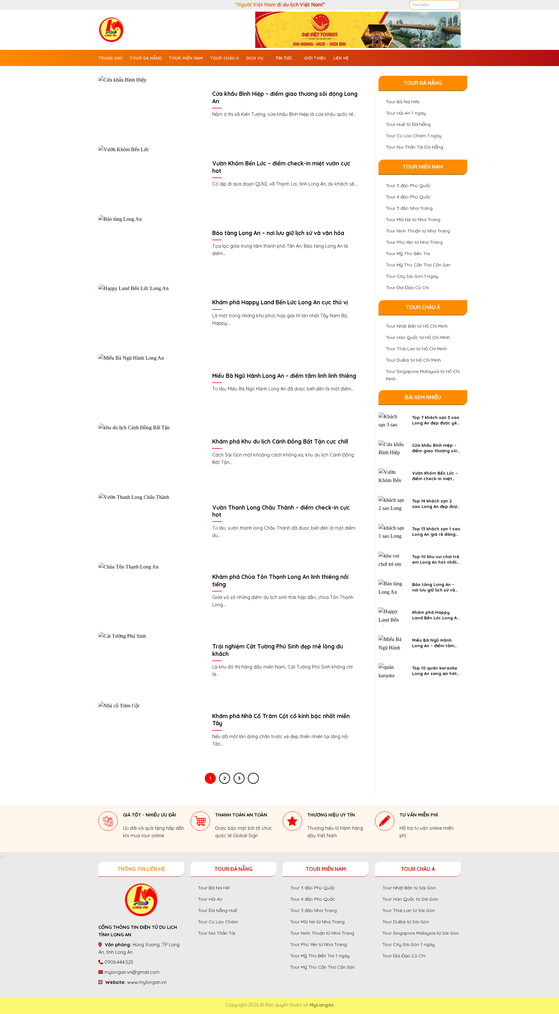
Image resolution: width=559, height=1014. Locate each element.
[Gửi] (454, 5)
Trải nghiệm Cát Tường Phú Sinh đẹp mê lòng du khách (277, 650)
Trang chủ (110, 58)
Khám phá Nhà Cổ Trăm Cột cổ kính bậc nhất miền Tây (281, 720)
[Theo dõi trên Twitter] (114, 5)
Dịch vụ (255, 58)
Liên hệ (341, 58)
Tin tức (284, 58)
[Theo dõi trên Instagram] (108, 5)
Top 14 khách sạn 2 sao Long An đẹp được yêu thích (436, 503)
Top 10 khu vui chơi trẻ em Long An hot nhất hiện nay (435, 559)
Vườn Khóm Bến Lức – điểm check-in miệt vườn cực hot (281, 167)
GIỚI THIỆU (315, 58)
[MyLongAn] (116, 30)
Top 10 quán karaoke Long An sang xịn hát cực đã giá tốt (434, 670)
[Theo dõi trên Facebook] (102, 5)
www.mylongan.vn (147, 982)
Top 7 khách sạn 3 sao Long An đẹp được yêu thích (435, 420)
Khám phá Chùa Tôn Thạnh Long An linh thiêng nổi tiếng (280, 580)
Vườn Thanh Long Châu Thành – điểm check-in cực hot (281, 511)
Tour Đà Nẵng (146, 58)
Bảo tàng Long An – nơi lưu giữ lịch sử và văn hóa (278, 233)
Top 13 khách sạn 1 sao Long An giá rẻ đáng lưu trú (436, 531)
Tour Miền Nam (186, 58)
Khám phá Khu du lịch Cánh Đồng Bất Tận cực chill (280, 441)
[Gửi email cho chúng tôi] (120, 5)
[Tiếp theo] (253, 778)
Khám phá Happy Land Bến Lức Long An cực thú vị (280, 302)
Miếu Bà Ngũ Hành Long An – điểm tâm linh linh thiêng (284, 375)
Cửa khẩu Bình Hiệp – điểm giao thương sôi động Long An (284, 97)
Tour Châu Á (224, 58)
